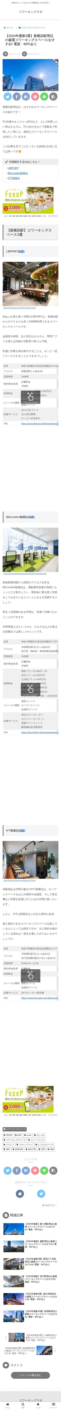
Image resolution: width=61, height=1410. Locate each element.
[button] (53, 96)
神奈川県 (32, 1149)
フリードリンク (37, 1140)
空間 (43, 1149)
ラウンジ (10, 1145)
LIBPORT (13, 168)
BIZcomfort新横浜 (18, 173)
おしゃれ (40, 1135)
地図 (21, 251)
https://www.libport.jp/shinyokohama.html (19, 308)
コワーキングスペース (16, 1129)
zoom (29, 1135)
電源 (52, 1149)
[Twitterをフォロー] (41, 1194)
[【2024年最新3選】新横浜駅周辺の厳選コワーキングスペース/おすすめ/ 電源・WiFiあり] (26, 96)
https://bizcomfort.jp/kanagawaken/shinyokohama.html (25, 574)
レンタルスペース (45, 1145)
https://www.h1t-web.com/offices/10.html (19, 880)
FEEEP (9, 1135)
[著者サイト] (20, 1194)
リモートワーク (26, 1145)
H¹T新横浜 (14, 178)
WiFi (19, 1135)
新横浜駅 (19, 1149)
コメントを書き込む (30, 1375)
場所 (8, 1149)
